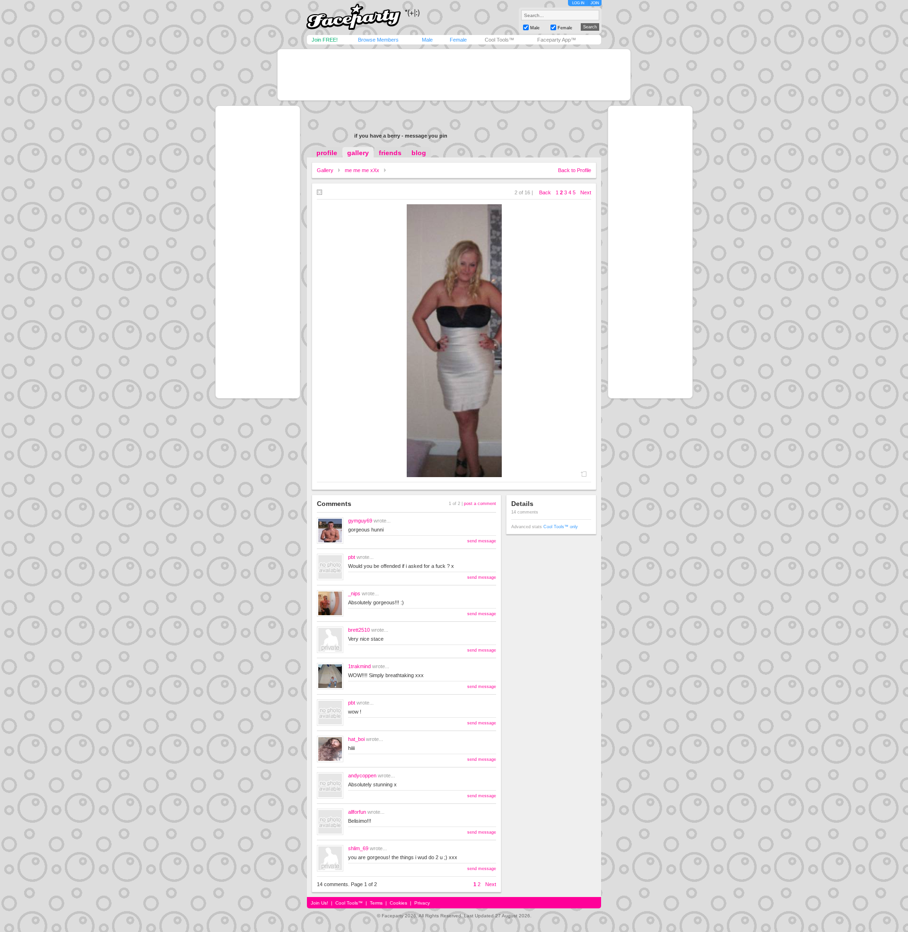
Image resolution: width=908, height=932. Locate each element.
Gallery (325, 170)
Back (545, 192)
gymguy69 (360, 520)
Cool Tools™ (499, 40)
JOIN (595, 3)
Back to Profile (574, 170)
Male (427, 40)
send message (481, 541)
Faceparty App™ (556, 40)
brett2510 (359, 630)
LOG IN (578, 3)
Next (585, 192)
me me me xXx (362, 170)
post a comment (480, 503)
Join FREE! (325, 40)
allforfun (357, 812)
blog (418, 153)
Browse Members (378, 40)
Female (458, 40)
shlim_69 (358, 848)
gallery (358, 153)
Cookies (398, 903)
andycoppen (362, 775)
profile (326, 153)
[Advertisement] (454, 74)
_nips (354, 593)
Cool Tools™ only (560, 526)
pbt (351, 557)
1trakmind (359, 666)
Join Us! (319, 903)
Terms (376, 903)
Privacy (422, 903)
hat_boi (356, 739)
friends (390, 153)
